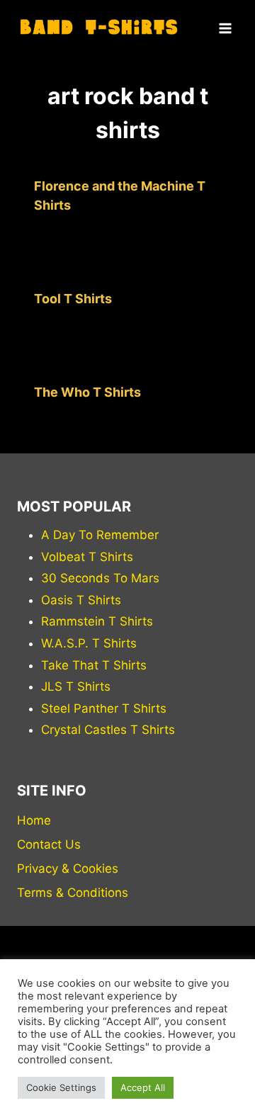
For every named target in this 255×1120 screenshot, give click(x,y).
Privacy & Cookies (67, 868)
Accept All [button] (142, 1087)
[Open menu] (225, 28)
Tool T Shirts (73, 298)
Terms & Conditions (72, 893)
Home (34, 820)
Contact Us (49, 844)
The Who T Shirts (87, 392)
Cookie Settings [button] (61, 1087)
